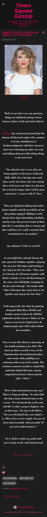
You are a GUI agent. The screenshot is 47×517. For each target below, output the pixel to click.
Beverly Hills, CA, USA (19, 488)
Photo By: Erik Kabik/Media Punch (23, 455)
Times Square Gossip (23, 10)
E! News (7, 133)
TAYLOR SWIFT (9, 483)
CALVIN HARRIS (9, 478)
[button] (43, 33)
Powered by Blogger (25, 507)
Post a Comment (12, 496)
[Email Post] (3, 473)
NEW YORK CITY (26, 478)
